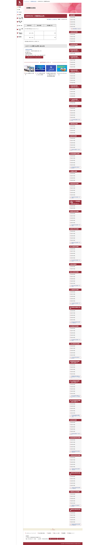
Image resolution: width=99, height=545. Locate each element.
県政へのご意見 (57, 533)
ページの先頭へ (52, 529)
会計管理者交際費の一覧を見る (75, 120)
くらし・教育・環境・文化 (21, 18)
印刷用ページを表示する (52, 19)
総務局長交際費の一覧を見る (75, 150)
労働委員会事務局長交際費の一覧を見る (75, 524)
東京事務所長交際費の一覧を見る (75, 340)
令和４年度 (73, 26)
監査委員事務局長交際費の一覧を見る (75, 451)
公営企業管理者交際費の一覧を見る (75, 358)
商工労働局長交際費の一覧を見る (75, 260)
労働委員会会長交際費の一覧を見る (75, 506)
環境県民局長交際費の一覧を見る (75, 225)
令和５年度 (73, 24)
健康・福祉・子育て (20, 22)
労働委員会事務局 (28, 49)
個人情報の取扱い (42, 533)
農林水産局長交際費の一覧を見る (75, 286)
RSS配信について (71, 533)
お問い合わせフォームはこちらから (34, 57)
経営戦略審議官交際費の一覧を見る (75, 167)
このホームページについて (31, 533)
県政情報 (20, 36)
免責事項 (49, 533)
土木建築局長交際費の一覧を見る (75, 303)
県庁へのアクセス (53, 538)
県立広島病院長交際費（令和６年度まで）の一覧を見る (75, 396)
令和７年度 (73, 19)
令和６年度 (73, 21)
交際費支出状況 (33, 1)
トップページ (26, 1)
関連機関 (63, 533)
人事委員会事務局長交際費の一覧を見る (75, 488)
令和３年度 (73, 78)
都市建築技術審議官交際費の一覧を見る (75, 322)
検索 (19, 9)
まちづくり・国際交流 (20, 33)
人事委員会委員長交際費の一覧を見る (75, 469)
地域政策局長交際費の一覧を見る (75, 197)
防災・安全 (20, 25)
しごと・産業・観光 (21, 29)
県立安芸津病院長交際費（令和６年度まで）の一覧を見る (75, 416)
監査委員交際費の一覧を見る (75, 434)
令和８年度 (73, 17)
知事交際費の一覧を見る (77, 28)
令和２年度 (73, 80)
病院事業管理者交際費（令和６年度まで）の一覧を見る (75, 377)
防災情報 (20, 14)
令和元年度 (73, 96)
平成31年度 (73, 82)
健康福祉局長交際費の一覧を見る (75, 243)
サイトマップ (61, 538)
